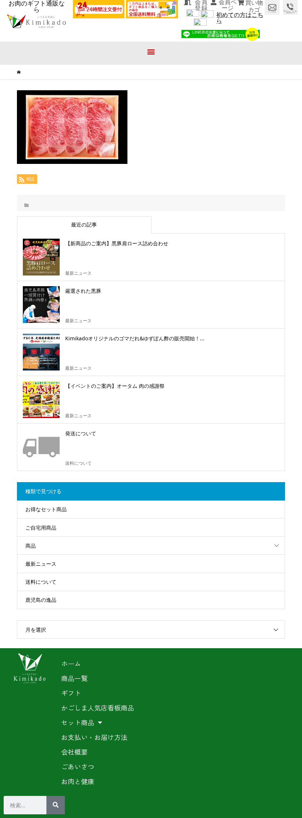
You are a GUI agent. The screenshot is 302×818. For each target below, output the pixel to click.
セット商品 (77, 722)
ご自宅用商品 (40, 527)
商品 (30, 545)
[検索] (55, 805)
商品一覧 (74, 678)
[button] (151, 51)
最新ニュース (40, 563)
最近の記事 (84, 224)
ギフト (71, 693)
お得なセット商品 (46, 509)
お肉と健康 (77, 781)
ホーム (71, 663)
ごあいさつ (77, 766)
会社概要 (74, 751)
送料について (40, 581)
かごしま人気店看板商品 (97, 707)
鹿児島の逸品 (40, 599)
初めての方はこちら (239, 18)
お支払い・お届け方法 (94, 737)
